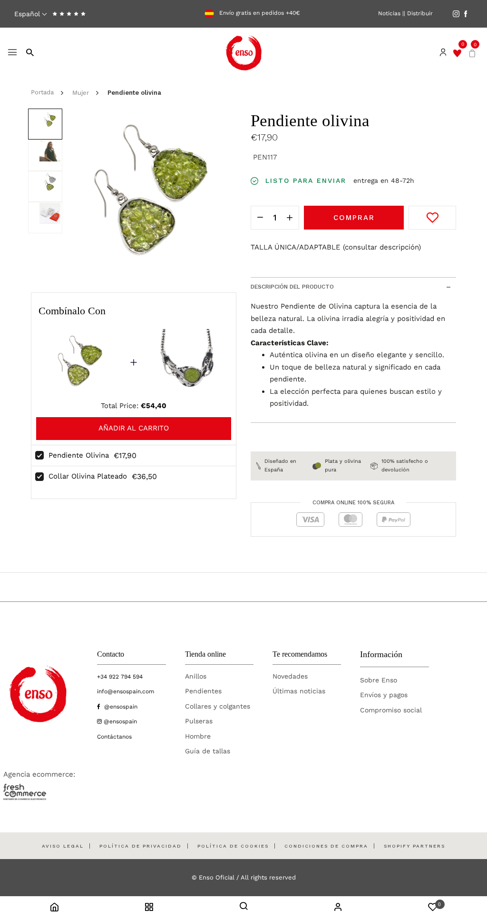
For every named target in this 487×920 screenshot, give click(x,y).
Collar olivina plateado (88, 476)
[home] (54, 908)
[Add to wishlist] (432, 218)
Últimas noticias (299, 691)
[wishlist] (457, 52)
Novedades (290, 676)
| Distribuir (418, 13)
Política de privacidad (140, 846)
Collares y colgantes (217, 706)
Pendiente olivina (79, 455)
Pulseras (199, 721)
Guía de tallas (207, 751)
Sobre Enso (378, 680)
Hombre (198, 736)
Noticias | (391, 13)
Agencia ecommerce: (39, 774)
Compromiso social (391, 710)
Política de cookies (233, 846)
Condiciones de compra (326, 846)
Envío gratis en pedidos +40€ (258, 13)
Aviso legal (63, 846)
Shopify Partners (414, 846)
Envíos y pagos (384, 695)
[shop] (149, 908)
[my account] (338, 908)
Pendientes (203, 691)
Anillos (195, 676)
